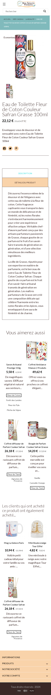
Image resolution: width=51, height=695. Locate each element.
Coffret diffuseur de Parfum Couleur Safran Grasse (14, 445)
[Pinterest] (16, 148)
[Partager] (4, 148)
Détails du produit (25, 182)
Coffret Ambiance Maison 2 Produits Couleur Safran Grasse (37, 366)
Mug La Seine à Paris (14, 542)
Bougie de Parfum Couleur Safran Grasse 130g (37, 445)
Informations (11, 657)
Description (25, 173)
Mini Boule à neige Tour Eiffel (37, 544)
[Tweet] (10, 148)
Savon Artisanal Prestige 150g (13, 366)
